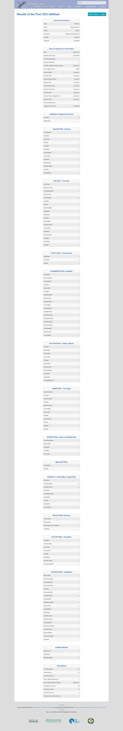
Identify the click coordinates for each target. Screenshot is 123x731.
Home (52, 6)
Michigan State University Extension (42, 707)
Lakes (69, 6)
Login (103, 14)
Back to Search (94, 14)
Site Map (61, 705)
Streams (78, 6)
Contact (102, 6)
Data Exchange (90, 6)
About (61, 6)
